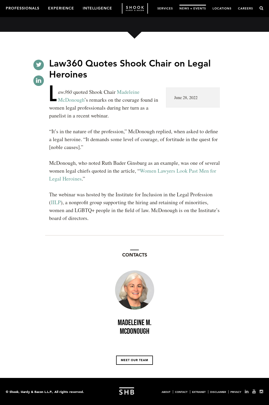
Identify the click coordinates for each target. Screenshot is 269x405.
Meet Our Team (134, 360)
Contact (181, 391)
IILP (56, 202)
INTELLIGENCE (97, 8)
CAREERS (245, 8)
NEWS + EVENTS (192, 8)
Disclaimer (218, 391)
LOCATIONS (222, 8)
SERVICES (165, 8)
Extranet (199, 391)
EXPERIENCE (61, 8)
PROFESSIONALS (22, 8)
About (166, 391)
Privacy (235, 391)
